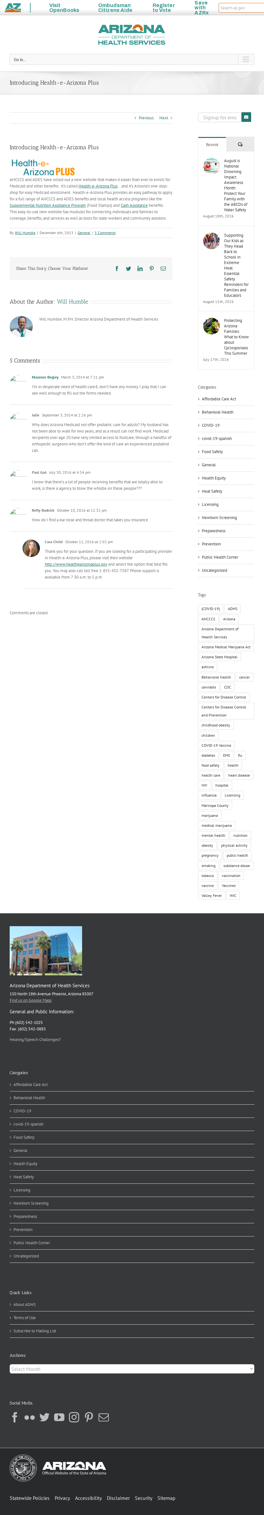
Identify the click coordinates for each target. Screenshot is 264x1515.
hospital (222, 785)
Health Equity (214, 478)
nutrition (240, 835)
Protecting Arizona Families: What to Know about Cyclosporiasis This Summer (236, 337)
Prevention (211, 544)
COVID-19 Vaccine (216, 745)
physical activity (234, 845)
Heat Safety (212, 491)
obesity (207, 845)
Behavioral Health (217, 412)
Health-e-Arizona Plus (98, 186)
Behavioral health (216, 677)
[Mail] (104, 1417)
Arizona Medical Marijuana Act (226, 646)
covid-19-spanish (217, 438)
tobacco (208, 875)
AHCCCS (208, 618)
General (84, 232)
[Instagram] (74, 1417)
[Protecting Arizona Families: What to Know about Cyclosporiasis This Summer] (211, 321)
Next (163, 118)
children (208, 735)
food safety (211, 765)
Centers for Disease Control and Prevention (224, 711)
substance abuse (236, 865)
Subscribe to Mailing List (35, 1331)
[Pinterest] (89, 1417)
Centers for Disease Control (224, 697)
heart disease (239, 775)
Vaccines (229, 885)
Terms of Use (25, 1317)
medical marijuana (217, 825)
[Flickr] (29, 1417)
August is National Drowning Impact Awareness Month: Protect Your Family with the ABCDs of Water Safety (235, 185)
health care (211, 775)
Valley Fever (212, 895)
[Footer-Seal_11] (58, 1456)
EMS (226, 755)
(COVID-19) (211, 608)
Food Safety (212, 451)
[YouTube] (59, 1417)
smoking (208, 865)
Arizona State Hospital (220, 656)
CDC (227, 687)
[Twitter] (44, 1417)
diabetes (208, 755)
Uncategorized (214, 570)
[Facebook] (15, 1417)
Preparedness (213, 531)
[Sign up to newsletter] (246, 117)
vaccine (208, 885)
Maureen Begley (45, 377)
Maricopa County (215, 805)
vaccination (231, 875)
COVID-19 (211, 425)
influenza (209, 795)
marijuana (210, 815)
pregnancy (210, 855)
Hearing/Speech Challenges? (35, 1039)
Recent (212, 144)
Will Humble (25, 232)
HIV (204, 785)
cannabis (209, 687)
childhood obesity (216, 725)
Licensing (210, 504)
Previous (146, 118)
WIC (233, 895)
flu (240, 755)
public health (237, 855)
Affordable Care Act (219, 399)
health (233, 765)
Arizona (229, 618)
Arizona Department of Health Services (220, 632)
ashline (208, 666)
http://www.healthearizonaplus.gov (76, 564)
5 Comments (105, 232)
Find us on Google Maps (31, 1000)
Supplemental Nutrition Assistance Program (48, 205)
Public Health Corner (220, 557)
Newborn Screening (219, 517)
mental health (213, 835)
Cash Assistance (134, 205)
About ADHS (25, 1304)
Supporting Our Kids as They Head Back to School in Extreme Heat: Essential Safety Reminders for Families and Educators (236, 265)
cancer (244, 677)
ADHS (232, 608)
